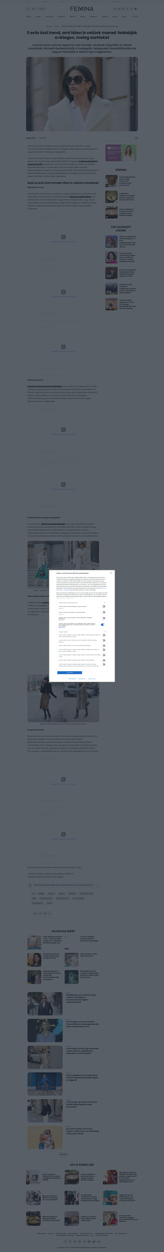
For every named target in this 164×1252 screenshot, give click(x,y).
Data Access (82, 678)
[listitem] (82, 603)
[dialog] (82, 626)
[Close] (111, 573)
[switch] (103, 606)
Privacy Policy (91, 678)
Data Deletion (72, 678)
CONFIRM (70, 672)
